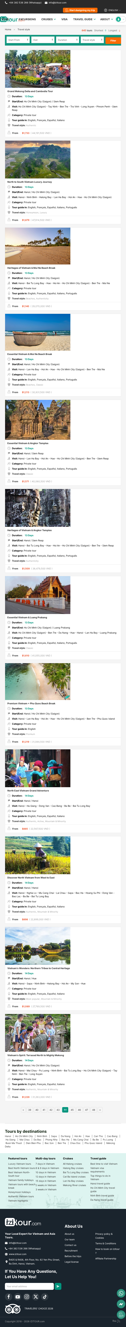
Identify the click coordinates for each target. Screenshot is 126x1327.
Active (40, 821)
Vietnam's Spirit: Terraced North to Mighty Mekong (35, 1055)
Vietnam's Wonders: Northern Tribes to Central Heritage (38, 968)
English (113, 10)
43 (58, 1109)
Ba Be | (98, 1139)
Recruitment (71, 1250)
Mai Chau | (27, 1139)
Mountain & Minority (55, 821)
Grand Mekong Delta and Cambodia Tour (30, 91)
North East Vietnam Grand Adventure (28, 790)
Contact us (70, 1245)
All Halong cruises (72, 1163)
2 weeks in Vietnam (46, 1185)
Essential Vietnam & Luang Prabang (27, 617)
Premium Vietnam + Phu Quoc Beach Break (31, 703)
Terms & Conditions (105, 1243)
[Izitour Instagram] (26, 1297)
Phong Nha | (53, 1139)
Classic (39, 384)
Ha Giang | (13, 1139)
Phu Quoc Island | (95, 1143)
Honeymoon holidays (19, 1192)
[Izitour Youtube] (17, 1297)
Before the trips (73, 1256)
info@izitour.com (57, 2)
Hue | (89, 1136)
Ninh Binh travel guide (102, 1195)
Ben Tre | (64, 1143)
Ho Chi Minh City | (26, 1136)
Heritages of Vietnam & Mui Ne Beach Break (31, 267)
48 (93, 1109)
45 (72, 1109)
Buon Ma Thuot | (16, 1143)
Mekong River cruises (74, 1185)
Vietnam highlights (18, 1200)
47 (86, 1109)
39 (29, 1109)
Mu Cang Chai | (83, 1139)
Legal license (72, 1261)
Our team (70, 1239)
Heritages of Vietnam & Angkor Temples (29, 530)
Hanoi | (10, 1136)
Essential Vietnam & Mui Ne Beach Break (29, 354)
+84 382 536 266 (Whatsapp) (25, 2)
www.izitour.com (17, 1254)
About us (69, 1233)
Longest (113, 30)
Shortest (99, 30)
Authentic (30, 125)
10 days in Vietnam (46, 1172)
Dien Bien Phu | (35, 1143)
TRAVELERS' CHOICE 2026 (37, 1308)
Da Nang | (67, 1136)
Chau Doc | (77, 1143)
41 (44, 1109)
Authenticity (42, 298)
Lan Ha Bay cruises (73, 1180)
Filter (113, 40)
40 (36, 1109)
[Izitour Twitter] (35, 1297)
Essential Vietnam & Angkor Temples (27, 443)
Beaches (30, 298)
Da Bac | (39, 1139)
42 (51, 1109)
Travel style (24, 29)
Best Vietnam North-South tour (19, 1174)
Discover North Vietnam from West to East (30, 877)
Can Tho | (100, 1136)
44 (65, 1109)
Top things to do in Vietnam (100, 1177)
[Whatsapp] (121, 1293)
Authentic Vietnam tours (21, 1196)
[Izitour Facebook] (8, 1297)
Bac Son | (51, 1143)
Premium (30, 734)
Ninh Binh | (44, 1136)
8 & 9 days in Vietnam (47, 1168)
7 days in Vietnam (45, 1163)
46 (79, 1109)
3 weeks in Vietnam (46, 1189)
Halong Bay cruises (73, 1168)
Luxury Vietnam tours (19, 1163)
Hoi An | (79, 1136)
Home (8, 29)
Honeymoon (32, 212)
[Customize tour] (121, 1315)
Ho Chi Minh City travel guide (102, 1189)
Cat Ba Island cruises (74, 1176)
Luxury (43, 212)
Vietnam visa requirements (97, 1170)
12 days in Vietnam (46, 1176)
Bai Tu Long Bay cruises (76, 1172)
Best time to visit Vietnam (103, 1163)
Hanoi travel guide (100, 1183)
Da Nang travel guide (101, 1199)
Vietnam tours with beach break (21, 1186)
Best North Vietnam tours (21, 1168)
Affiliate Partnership (105, 1258)
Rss (115, 1320)
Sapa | (56, 1136)
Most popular (32, 999)
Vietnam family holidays (20, 1180)
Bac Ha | (67, 1139)
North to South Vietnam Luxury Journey (29, 181)
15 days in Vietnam (46, 1180)
